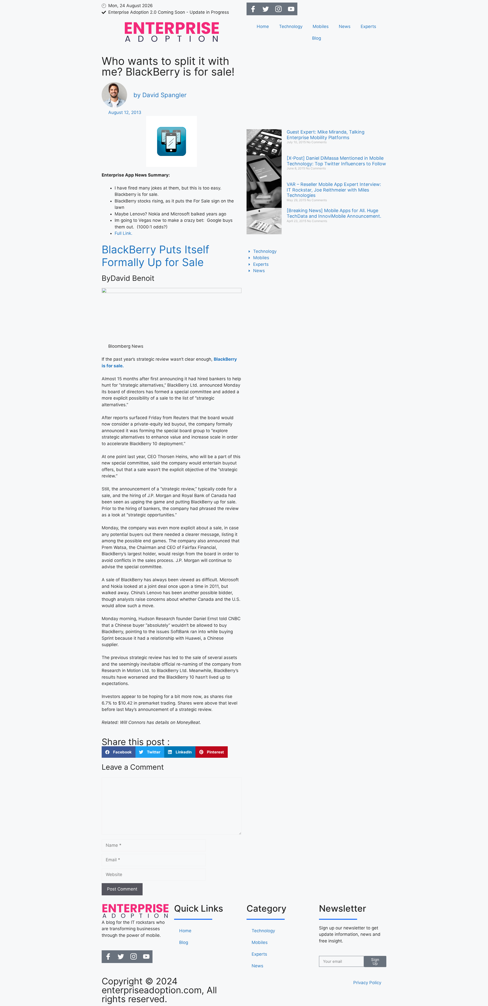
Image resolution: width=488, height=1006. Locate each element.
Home (263, 26)
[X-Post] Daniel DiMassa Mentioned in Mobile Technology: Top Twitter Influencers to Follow (336, 160)
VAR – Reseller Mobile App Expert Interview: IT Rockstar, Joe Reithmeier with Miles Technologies (334, 190)
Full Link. (123, 233)
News (344, 26)
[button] (118, 752)
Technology (290, 26)
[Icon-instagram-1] (278, 9)
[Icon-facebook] (253, 9)
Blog (316, 38)
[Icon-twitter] (265, 9)
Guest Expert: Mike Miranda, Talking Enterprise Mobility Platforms (325, 134)
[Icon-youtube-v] (291, 9)
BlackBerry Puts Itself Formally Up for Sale (155, 256)
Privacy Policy (367, 982)
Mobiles (321, 26)
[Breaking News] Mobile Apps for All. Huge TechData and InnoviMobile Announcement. (334, 213)
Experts (368, 26)
